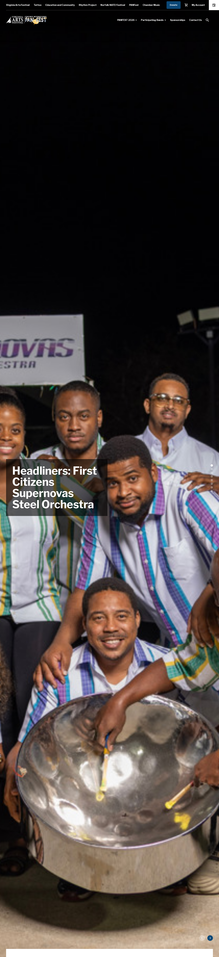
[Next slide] (210, 938)
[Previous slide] (202, 938)
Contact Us (195, 20)
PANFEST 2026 (125, 20)
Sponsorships (177, 20)
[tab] (212, 465)
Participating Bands (152, 20)
